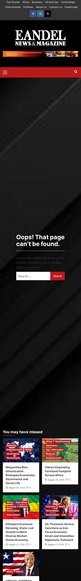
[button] (6, 72)
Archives (28, 6)
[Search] (75, 72)
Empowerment (14, 449)
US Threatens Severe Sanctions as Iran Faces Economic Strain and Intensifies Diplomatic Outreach (59, 532)
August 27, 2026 (17, 544)
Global (28, 449)
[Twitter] (47, 13)
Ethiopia (23, 506)
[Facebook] (33, 13)
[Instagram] (40, 13)
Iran (64, 514)
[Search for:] (33, 276)
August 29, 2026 (17, 487)
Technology (68, 2)
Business (37, 2)
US (70, 514)
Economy (11, 445)
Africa (25, 2)
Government (13, 458)
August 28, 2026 (56, 479)
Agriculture (52, 445)
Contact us (55, 6)
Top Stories (13, 2)
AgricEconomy (62, 441)
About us (41, 6)
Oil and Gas (52, 2)
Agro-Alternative (54, 449)
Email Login (71, 6)
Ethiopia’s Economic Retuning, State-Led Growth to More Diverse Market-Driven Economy (20, 532)
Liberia (19, 571)
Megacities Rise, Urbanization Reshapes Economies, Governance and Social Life (20, 475)
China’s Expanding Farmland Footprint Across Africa (58, 471)
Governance (13, 453)
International (13, 6)
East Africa (21, 502)
